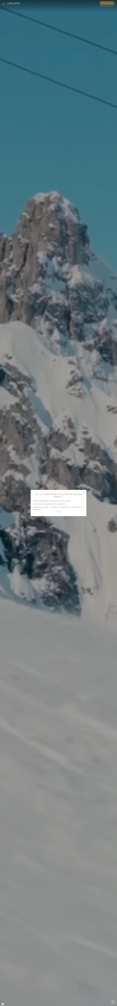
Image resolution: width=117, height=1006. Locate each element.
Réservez (58, 512)
